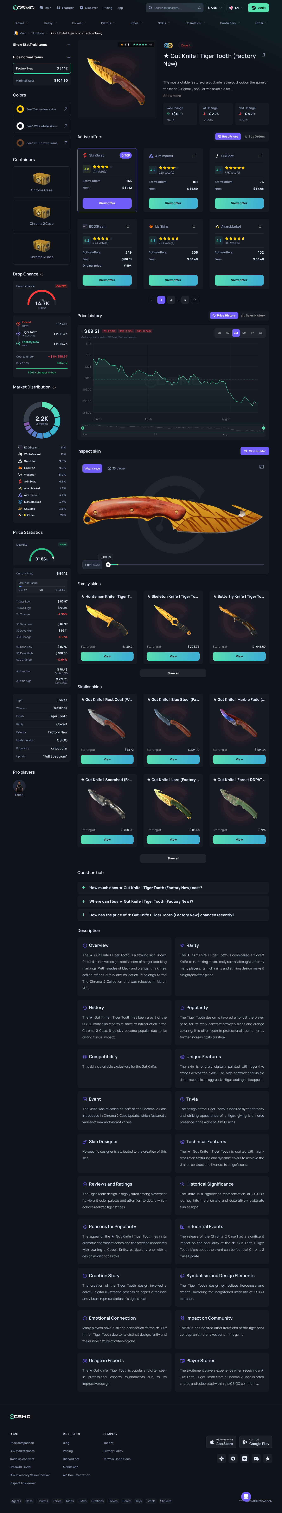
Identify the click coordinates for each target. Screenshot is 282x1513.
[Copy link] (194, 156)
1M (228, 333)
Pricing (68, 1451)
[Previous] (151, 300)
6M (244, 333)
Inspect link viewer (23, 1483)
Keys (139, 1501)
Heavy (126, 1501)
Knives (62, 700)
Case (29, 1501)
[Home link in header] (23, 7)
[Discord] (256, 1458)
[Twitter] (221, 1458)
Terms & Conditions (117, 1459)
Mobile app (70, 1467)
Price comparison (22, 1443)
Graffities (97, 1501)
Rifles (70, 1501)
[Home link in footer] (141, 1416)
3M (236, 333)
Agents (16, 1501)
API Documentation (76, 1475)
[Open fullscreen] (261, 466)
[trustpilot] (267, 1458)
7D (219, 333)
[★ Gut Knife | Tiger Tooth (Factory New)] (42, 68)
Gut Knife (60, 708)
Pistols (151, 1501)
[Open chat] (246, 1497)
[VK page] (244, 1458)
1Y (252, 333)
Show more (172, 96)
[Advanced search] (199, 7)
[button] (21, 23)
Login (262, 7)
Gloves (113, 1501)
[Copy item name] (263, 55)
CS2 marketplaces (22, 1451)
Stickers (165, 1501)
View (107, 656)
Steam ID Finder (20, 1467)
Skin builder (257, 451)
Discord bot (71, 1459)
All (261, 333)
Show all (173, 673)
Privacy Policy (113, 1451)
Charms (43, 1501)
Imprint (108, 1443)
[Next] (195, 300)
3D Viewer (119, 468)
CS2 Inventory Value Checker (30, 1475)
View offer (107, 203)
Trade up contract (22, 1459)
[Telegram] (233, 1458)
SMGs (82, 1501)
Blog (66, 1443)
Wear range (92, 468)
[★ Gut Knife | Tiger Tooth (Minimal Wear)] (42, 80)
